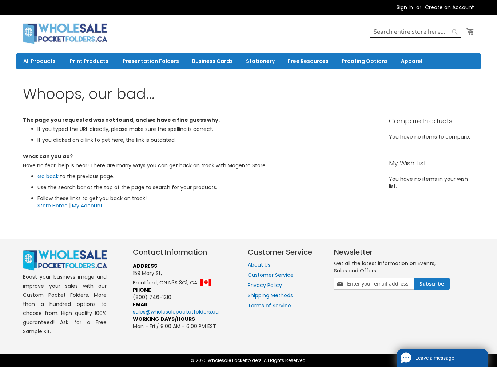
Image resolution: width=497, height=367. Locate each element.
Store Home (52, 205)
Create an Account (449, 7)
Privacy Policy (265, 285)
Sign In (405, 7)
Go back (48, 176)
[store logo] (65, 33)
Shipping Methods (270, 295)
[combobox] (415, 32)
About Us (259, 264)
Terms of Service (269, 305)
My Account (87, 205)
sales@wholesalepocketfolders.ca (176, 311)
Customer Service (271, 275)
